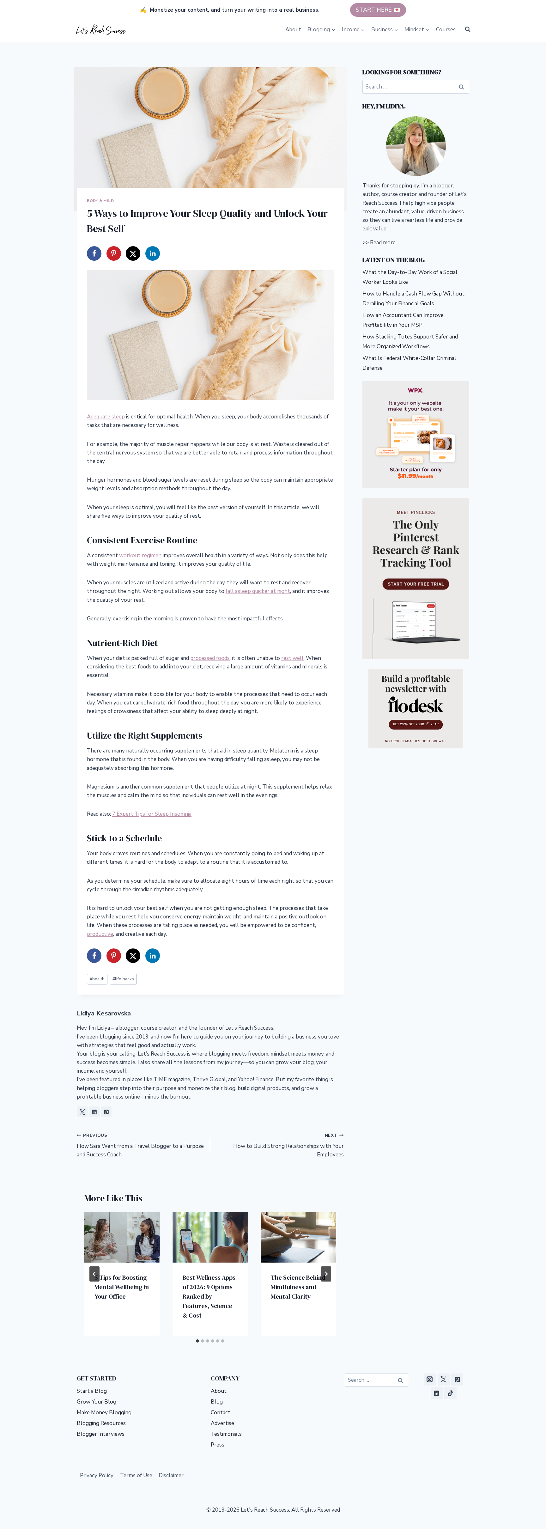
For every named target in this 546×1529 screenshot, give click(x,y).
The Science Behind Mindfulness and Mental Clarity (298, 1287)
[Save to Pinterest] (113, 253)
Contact (220, 1412)
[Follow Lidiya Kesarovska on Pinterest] (106, 1111)
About (293, 29)
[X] (444, 1380)
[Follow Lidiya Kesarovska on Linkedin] (94, 1111)
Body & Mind (100, 200)
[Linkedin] (437, 1393)
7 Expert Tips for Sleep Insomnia (151, 814)
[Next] (326, 1274)
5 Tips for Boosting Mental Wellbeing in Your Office (121, 1287)
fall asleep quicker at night (258, 591)
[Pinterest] (457, 1380)
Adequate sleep (106, 416)
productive (100, 934)
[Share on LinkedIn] (152, 253)
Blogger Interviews (100, 1434)
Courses (446, 29)
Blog (217, 1401)
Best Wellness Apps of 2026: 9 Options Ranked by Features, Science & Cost (209, 1296)
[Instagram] (430, 1380)
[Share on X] (133, 253)
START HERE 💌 (378, 10)
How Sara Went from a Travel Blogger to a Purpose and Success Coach (140, 1145)
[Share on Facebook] (94, 253)
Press (217, 1444)
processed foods (210, 658)
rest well (292, 658)
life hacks (123, 979)
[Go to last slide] (94, 1274)
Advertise (222, 1423)
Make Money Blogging (104, 1412)
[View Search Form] (467, 29)
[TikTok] (450, 1393)
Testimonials (226, 1434)
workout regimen (140, 555)
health (97, 979)
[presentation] (122, 1237)
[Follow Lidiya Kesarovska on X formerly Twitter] (82, 1111)
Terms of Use (136, 1475)
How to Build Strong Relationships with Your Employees (288, 1145)
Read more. (383, 242)
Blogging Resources (101, 1423)
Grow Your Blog (96, 1401)
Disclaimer (171, 1475)
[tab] (197, 1341)
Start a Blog (92, 1391)
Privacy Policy (96, 1475)
